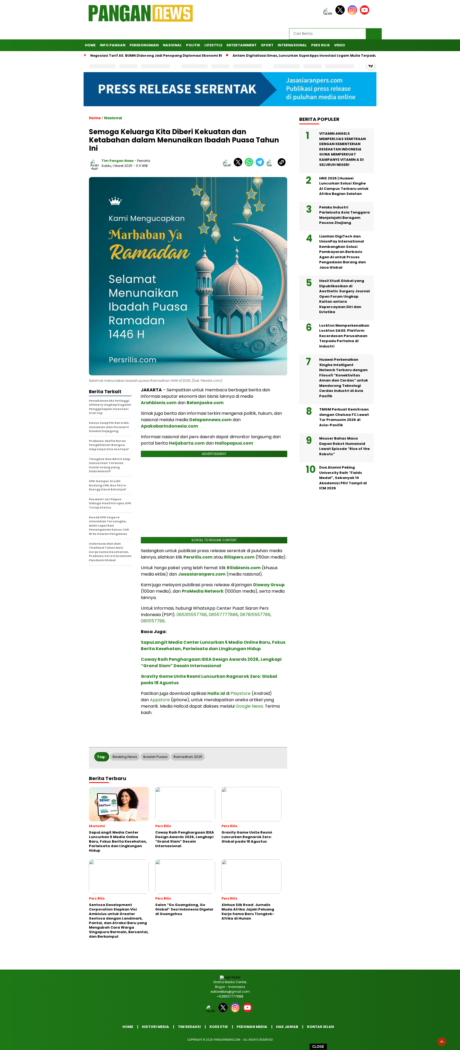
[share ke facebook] (228, 165)
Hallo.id (216, 693)
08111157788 (153, 621)
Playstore (240, 693)
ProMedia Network (203, 591)
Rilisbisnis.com (244, 568)
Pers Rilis (320, 45)
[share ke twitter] (239, 165)
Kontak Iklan (320, 1026)
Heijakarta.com (187, 443)
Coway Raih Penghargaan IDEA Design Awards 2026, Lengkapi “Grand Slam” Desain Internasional (211, 662)
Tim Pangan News (117, 160)
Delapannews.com (210, 420)
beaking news (125, 756)
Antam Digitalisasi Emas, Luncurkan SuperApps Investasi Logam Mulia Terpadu (305, 55)
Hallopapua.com (234, 443)
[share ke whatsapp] (250, 165)
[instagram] (353, 13)
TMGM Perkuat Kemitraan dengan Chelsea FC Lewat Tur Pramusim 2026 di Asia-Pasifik (344, 417)
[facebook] (328, 13)
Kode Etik (219, 1026)
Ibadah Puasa (155, 756)
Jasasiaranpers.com (201, 574)
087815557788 (255, 615)
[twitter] (341, 13)
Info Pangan (112, 45)
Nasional (172, 45)
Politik (193, 45)
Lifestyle (213, 45)
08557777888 (223, 615)
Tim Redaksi (189, 1026)
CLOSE (318, 1047)
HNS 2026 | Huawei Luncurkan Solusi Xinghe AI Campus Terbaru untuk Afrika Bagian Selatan (343, 186)
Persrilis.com (197, 557)
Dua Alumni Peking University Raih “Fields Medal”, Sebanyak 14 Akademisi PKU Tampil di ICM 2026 (343, 478)
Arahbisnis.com (158, 403)
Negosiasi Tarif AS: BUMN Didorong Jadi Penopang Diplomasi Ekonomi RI (156, 55)
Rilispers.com (239, 557)
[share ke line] (271, 165)
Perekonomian (144, 45)
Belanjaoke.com (205, 403)
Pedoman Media (252, 1026)
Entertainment (242, 45)
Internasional (292, 45)
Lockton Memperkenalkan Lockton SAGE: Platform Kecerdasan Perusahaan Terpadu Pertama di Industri (344, 336)
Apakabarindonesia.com (169, 426)
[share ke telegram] (261, 165)
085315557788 (191, 615)
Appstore (160, 700)
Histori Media (155, 1026)
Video (339, 45)
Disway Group (269, 585)
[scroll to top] (442, 1041)
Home (90, 45)
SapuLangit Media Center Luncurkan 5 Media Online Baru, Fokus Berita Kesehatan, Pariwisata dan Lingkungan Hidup (213, 645)
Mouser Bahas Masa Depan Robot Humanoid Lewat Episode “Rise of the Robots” (344, 446)
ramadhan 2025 (188, 756)
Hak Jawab (287, 1026)
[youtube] (365, 13)
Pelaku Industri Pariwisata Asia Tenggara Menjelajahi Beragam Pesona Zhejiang (344, 215)
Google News (249, 706)
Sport (267, 45)
